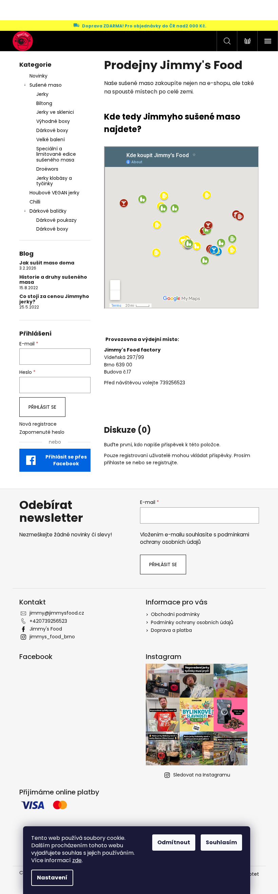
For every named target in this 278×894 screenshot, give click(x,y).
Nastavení (52, 877)
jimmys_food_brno (52, 636)
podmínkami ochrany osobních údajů (194, 538)
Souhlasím (221, 842)
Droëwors (47, 169)
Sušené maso (45, 85)
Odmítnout (173, 842)
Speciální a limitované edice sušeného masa (56, 154)
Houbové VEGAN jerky (54, 192)
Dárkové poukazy (56, 220)
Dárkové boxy (52, 130)
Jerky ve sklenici (55, 112)
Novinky (38, 75)
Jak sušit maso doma (46, 262)
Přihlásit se (42, 407)
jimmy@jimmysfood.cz (56, 613)
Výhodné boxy (53, 121)
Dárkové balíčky (47, 211)
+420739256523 (48, 621)
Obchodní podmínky (175, 614)
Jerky (42, 94)
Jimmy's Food (45, 628)
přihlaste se (117, 462)
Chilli (34, 201)
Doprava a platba (171, 630)
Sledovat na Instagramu (201, 774)
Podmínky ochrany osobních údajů (192, 622)
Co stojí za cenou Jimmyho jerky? (54, 299)
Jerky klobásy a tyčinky (54, 181)
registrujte (165, 462)
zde (77, 860)
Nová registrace (38, 424)
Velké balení (50, 139)
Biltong (44, 103)
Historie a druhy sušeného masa (53, 280)
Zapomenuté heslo (41, 432)
